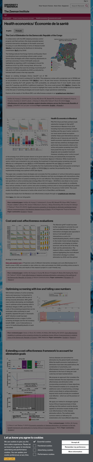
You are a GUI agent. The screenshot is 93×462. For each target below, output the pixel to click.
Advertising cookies (45, 450)
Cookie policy (9, 459)
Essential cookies (44, 442)
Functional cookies (44, 446)
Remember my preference (75, 447)
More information (75, 452)
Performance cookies (45, 454)
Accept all (75, 442)
